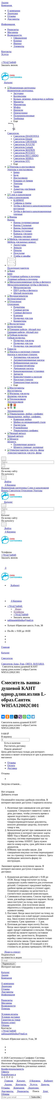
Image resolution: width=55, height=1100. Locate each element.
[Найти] (3, 477)
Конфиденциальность (12, 1069)
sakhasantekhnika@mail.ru (20, 620)
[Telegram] (33, 717)
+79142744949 (8, 62)
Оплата (11, 765)
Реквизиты (13, 29)
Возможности (14, 35)
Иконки (17, 43)
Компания (6, 978)
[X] (16, 717)
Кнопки (17, 40)
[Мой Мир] (11, 717)
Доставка (12, 768)
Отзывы (11, 16)
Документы (13, 19)
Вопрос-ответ (8, 1022)
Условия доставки (10, 1017)
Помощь (5, 1008)
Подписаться (8, 964)
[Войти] (2, 564)
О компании (13, 10)
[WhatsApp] (24, 717)
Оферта (5, 1071)
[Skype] (29, 717)
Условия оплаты (9, 1014)
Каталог (5, 972)
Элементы (18, 46)
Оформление (20, 38)
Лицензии (12, 13)
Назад (18, 609)
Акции (4, 975)
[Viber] (20, 717)
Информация (8, 994)
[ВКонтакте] (3, 717)
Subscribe (35, 1097)
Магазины (12, 32)
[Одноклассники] (7, 717)
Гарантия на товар (10, 1019)
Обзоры (5, 1025)
